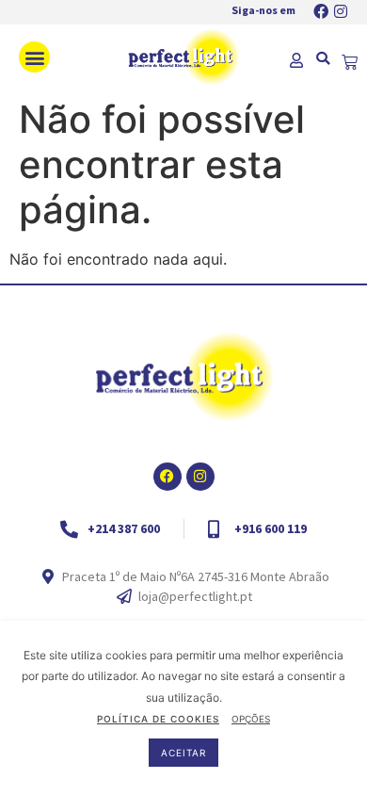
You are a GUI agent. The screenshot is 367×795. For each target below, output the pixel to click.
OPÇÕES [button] (250, 718)
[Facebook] (320, 11)
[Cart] (350, 63)
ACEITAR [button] (183, 752)
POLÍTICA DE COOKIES (158, 718)
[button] (34, 57)
